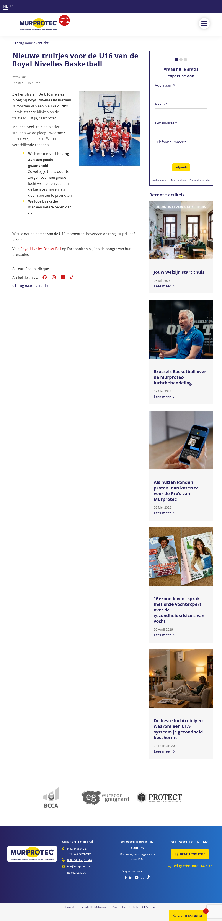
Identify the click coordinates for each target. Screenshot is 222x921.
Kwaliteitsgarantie (161, 179)
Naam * (161, 104)
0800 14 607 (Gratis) (79, 860)
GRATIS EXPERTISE (192, 854)
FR (12, 6)
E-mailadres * (166, 123)
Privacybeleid (119, 906)
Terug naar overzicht (31, 43)
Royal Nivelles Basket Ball (40, 248)
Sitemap (150, 906)
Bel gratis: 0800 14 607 (191, 865)
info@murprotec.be (79, 866)
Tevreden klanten (180, 179)
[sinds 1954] (38, 24)
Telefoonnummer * (170, 142)
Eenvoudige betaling (200, 179)
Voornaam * (165, 85)
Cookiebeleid (136, 906)
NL (5, 6)
